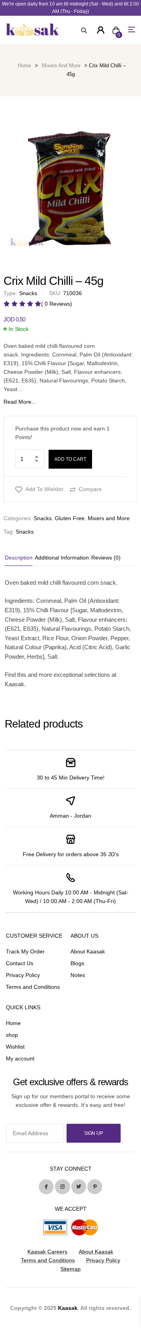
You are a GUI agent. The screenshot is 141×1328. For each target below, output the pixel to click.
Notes (77, 975)
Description (19, 557)
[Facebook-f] (46, 1186)
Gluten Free (70, 518)
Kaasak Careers (47, 1252)
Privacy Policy (23, 975)
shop (12, 1035)
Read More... (20, 402)
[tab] (19, 557)
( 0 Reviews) (56, 304)
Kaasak (68, 1308)
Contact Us (19, 963)
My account (20, 1058)
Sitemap (70, 1269)
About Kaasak (87, 951)
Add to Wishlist (44, 489)
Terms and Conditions (33, 987)
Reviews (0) (106, 557)
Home (24, 65)
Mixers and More (61, 65)
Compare (90, 489)
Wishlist (15, 1047)
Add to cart (70, 459)
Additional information (62, 557)
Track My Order (25, 951)
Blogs (77, 963)
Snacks (43, 518)
